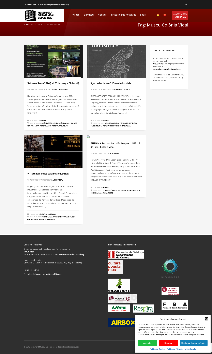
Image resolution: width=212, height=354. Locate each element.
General (43, 120)
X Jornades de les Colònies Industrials (111, 83)
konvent (130, 190)
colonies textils (130, 123)
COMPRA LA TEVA (180, 15)
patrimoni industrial (47, 219)
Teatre (110, 193)
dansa (123, 190)
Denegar (168, 343)
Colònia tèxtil (47, 123)
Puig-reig (73, 123)
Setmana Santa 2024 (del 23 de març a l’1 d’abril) (53, 83)
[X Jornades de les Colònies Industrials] (116, 61)
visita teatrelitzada (123, 126)
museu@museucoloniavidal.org (56, 4)
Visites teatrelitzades (60, 126)
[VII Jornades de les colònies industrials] (53, 151)
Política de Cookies (157, 349)
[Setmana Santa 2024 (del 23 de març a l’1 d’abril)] (53, 61)
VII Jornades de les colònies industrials (48, 173)
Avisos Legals (190, 349)
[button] (206, 318)
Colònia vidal (118, 123)
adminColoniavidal (60, 89)
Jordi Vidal (58, 180)
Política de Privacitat (175, 349)
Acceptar (147, 343)
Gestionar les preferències (193, 343)
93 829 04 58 (158, 63)
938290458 (31, 4)
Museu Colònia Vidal (61, 123)
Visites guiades (45, 126)
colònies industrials (61, 217)
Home (26, 24)
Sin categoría (51, 214)
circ (119, 190)
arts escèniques (111, 190)
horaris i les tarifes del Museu (48, 274)
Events (105, 120)
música (104, 193)
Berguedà (109, 123)
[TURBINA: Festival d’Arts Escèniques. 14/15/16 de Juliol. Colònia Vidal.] (116, 136)
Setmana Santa (33, 126)
